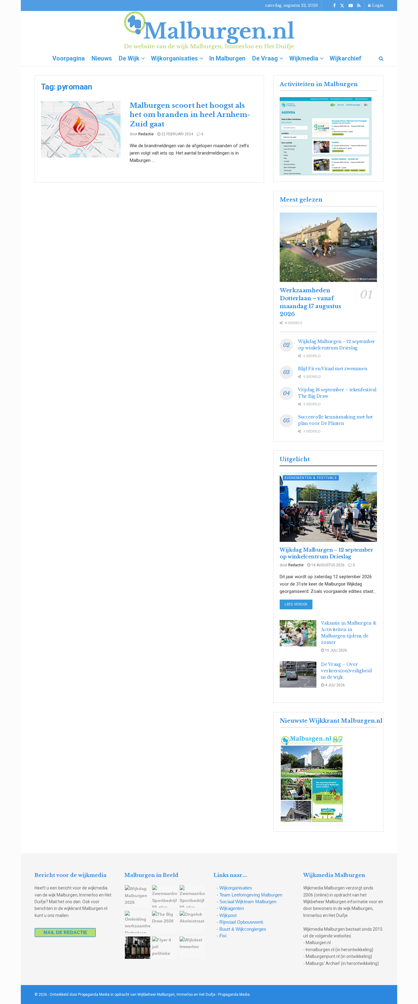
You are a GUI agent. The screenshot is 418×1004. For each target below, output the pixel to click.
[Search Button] (381, 58)
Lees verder (298, 604)
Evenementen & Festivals (311, 478)
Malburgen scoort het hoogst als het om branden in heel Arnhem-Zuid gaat (190, 115)
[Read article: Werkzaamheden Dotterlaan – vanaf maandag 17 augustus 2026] (328, 247)
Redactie (146, 134)
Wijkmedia (303, 58)
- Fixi (221, 935)
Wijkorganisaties (174, 58)
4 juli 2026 (334, 685)
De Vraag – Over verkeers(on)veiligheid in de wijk (346, 671)
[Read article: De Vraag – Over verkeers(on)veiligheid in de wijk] (298, 674)
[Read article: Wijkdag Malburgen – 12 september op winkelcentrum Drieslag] (328, 507)
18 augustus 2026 (327, 565)
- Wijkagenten (230, 908)
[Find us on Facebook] (334, 5)
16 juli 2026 (335, 650)
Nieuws (101, 58)
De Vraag (265, 58)
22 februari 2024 (176, 134)
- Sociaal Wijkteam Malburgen (246, 901)
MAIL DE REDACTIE (65, 932)
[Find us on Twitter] (342, 5)
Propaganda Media (234, 994)
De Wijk (129, 58)
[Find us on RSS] (358, 5)
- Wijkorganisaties (234, 887)
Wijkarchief (345, 58)
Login (377, 5)
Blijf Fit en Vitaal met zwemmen (332, 368)
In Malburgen (227, 58)
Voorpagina (68, 58)
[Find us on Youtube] (351, 5)
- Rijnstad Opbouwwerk (240, 922)
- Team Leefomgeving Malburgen (249, 894)
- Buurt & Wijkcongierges (241, 929)
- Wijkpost (227, 915)
